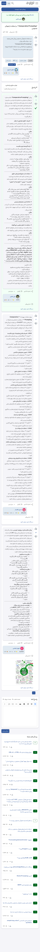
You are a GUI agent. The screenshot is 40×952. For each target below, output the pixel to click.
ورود (8, 3)
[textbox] (20, 716)
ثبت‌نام (4, 3)
